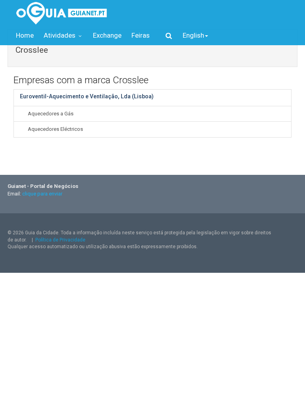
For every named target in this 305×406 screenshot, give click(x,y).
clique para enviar (42, 194)
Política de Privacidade (60, 240)
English (193, 35)
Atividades (60, 35)
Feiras (140, 35)
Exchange (107, 35)
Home (25, 35)
